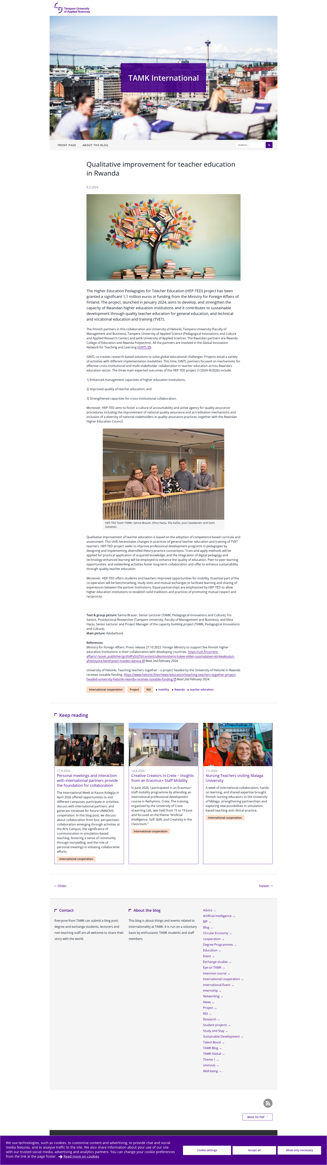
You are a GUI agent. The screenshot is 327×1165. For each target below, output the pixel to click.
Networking (211, 996)
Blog (206, 927)
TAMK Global (212, 1054)
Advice (208, 910)
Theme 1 (209, 1059)
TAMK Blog (211, 1048)
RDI (148, 689)
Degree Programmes (218, 945)
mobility (163, 689)
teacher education (202, 689)
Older (61, 885)
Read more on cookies (81, 1156)
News (207, 1002)
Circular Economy (216, 933)
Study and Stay (214, 1031)
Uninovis (209, 1065)
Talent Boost (212, 1042)
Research (210, 1019)
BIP (205, 921)
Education (210, 950)
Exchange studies (216, 962)
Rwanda (179, 689)
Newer (265, 885)
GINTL (142, 347)
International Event (217, 985)
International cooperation (106, 689)
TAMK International (163, 78)
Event (207, 956)
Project (134, 689)
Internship (211, 990)
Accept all (254, 1150)
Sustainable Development (222, 1036)
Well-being (211, 1071)
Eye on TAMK (212, 967)
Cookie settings (207, 1150)
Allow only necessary (299, 1150)
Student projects (215, 1025)
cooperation (212, 939)
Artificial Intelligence (217, 916)
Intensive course (215, 973)
